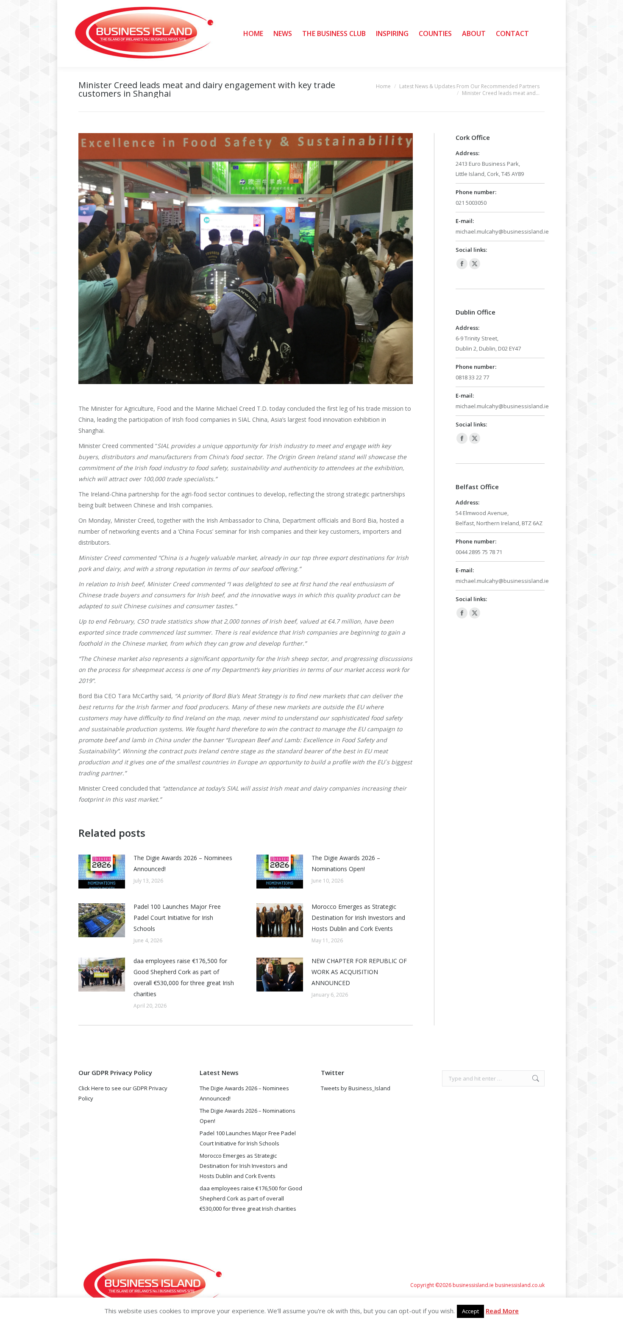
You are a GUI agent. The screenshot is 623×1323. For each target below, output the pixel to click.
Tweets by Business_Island (355, 1088)
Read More (502, 1310)
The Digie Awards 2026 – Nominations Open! (346, 863)
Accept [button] (470, 1311)
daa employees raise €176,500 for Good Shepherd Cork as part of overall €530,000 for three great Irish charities (184, 977)
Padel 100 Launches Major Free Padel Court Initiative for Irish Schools (177, 917)
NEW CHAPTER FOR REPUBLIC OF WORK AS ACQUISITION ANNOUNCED (359, 972)
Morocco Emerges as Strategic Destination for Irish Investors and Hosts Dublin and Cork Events (358, 917)
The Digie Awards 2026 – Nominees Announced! (183, 863)
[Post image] (101, 871)
